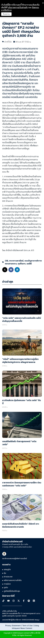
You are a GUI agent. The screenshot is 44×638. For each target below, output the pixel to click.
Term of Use (27, 625)
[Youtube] (8, 601)
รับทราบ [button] (6, 14)
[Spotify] (29, 601)
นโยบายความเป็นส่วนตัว (18, 7)
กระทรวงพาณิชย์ (16, 260)
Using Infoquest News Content (25, 627)
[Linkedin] (34, 601)
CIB (6, 260)
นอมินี (29, 263)
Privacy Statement (13, 625)
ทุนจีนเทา (22, 263)
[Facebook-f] (24, 601)
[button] (4, 269)
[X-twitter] (18, 601)
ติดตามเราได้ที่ (8, 596)
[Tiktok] (3, 601)
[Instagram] (13, 601)
